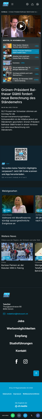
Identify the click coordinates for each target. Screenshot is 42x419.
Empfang (21, 336)
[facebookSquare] (16, 361)
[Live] (27, 4)
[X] (32, 415)
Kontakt (21, 350)
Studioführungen (21, 343)
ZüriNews (4, 12)
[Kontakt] (37, 4)
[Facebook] (38, 415)
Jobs (21, 321)
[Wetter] (32, 4)
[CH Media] (21, 406)
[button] (19, 415)
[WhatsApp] (13, 415)
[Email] (25, 415)
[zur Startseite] (5, 4)
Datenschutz (7, 394)
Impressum (17, 394)
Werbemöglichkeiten (21, 328)
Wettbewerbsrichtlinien (31, 394)
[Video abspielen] (21, 26)
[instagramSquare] (25, 361)
